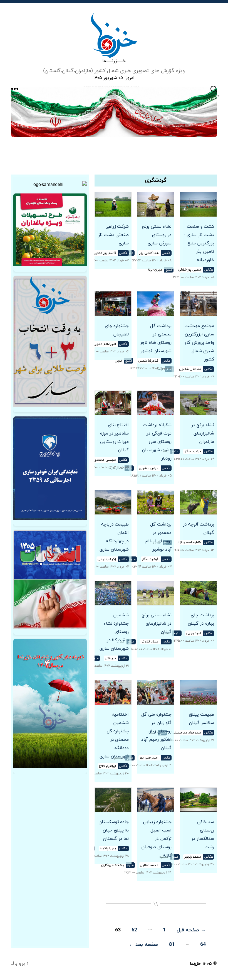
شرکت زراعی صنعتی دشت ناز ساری (113, 235)
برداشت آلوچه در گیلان (198, 528)
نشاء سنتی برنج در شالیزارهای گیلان (156, 623)
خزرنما (195, 964)
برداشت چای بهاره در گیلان (201, 619)
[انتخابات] (50, 341)
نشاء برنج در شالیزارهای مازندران (202, 433)
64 (203, 944)
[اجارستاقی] (50, 468)
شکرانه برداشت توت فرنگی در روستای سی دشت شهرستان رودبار (156, 442)
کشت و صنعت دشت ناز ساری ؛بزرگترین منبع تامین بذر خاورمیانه (199, 243)
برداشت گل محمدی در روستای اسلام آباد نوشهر (158, 537)
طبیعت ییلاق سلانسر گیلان (201, 718)
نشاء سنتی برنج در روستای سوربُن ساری (156, 235)
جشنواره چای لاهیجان (117, 330)
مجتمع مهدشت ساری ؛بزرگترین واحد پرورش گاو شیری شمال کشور (199, 342)
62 (134, 930)
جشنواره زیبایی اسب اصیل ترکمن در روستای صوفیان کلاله (156, 838)
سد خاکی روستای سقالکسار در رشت (202, 834)
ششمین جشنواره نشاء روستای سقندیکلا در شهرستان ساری (114, 632)
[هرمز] (114, 112)
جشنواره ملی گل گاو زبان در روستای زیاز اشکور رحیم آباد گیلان (156, 731)
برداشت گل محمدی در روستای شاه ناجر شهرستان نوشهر (155, 338)
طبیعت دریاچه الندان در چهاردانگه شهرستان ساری (114, 537)
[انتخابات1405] (50, 579)
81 (172, 944)
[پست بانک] (50, 229)
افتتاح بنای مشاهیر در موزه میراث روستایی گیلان (114, 437)
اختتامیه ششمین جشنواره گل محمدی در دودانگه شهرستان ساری (114, 735)
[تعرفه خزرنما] (50, 703)
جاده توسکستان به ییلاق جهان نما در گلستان (113, 830)
